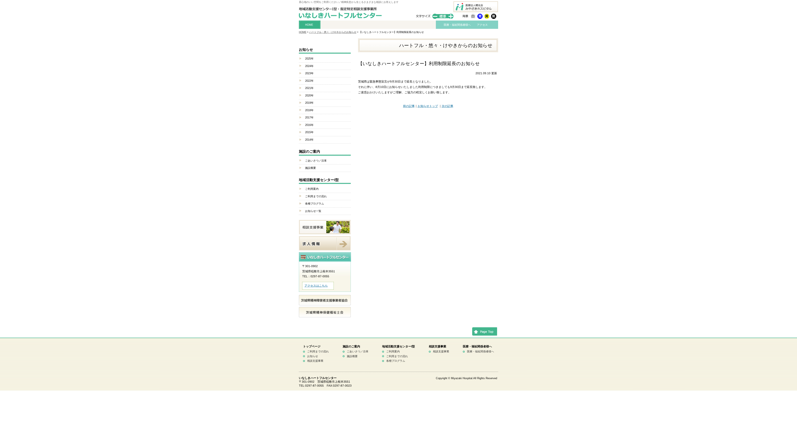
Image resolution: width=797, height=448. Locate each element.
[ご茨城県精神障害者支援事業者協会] (325, 302)
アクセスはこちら (316, 285)
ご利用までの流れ (316, 196)
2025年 (309, 58)
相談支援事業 (315, 360)
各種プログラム (314, 203)
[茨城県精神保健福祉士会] (325, 314)
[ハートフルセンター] (325, 260)
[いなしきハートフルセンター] (341, 16)
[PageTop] (484, 333)
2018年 (309, 110)
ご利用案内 (312, 188)
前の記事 (409, 106)
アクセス (482, 24)
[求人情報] (325, 248)
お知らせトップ (428, 106)
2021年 (309, 88)
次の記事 (447, 106)
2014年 (309, 139)
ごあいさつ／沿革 (316, 160)
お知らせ (312, 356)
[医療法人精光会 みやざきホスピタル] (475, 9)
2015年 (309, 132)
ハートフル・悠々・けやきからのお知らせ (332, 32)
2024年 (309, 66)
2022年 (309, 80)
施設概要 (310, 167)
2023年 (309, 73)
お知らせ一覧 (313, 211)
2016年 (309, 125)
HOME (309, 24)
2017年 (309, 117)
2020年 (309, 95)
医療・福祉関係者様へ (457, 24)
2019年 (309, 102)
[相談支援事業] (325, 232)
